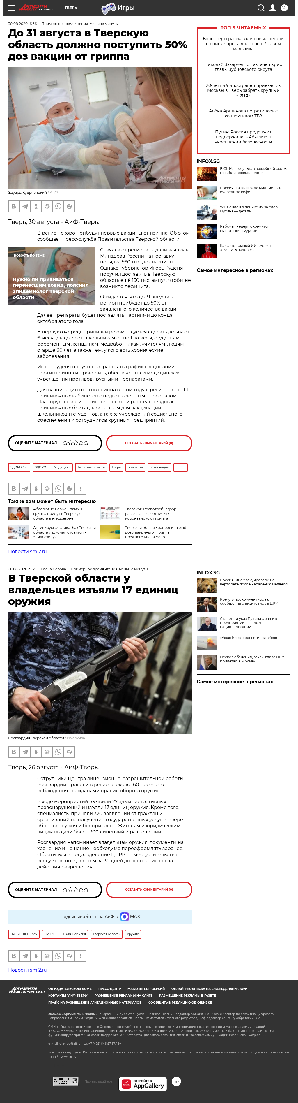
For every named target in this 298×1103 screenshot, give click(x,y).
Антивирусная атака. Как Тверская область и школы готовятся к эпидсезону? (64, 532)
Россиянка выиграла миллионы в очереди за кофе (250, 190)
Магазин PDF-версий (146, 989)
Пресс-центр (109, 989)
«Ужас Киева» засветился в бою (248, 638)
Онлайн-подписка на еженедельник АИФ (209, 989)
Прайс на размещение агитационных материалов (95, 1003)
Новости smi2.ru (27, 551)
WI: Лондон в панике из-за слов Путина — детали (249, 209)
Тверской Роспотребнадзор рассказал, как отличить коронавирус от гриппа (150, 513)
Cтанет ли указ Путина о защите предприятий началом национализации (249, 623)
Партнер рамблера (98, 1081)
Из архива (76, 738)
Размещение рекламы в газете (187, 996)
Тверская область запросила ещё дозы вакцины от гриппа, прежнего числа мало (155, 532)
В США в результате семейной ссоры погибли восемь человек (253, 171)
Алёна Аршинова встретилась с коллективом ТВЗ (243, 114)
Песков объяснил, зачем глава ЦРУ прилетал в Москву (252, 659)
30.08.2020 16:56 (22, 24)
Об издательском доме (70, 989)
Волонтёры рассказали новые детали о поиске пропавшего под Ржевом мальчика (243, 43)
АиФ (54, 192)
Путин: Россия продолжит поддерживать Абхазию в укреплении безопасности (243, 137)
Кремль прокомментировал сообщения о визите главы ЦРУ (249, 601)
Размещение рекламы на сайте (123, 996)
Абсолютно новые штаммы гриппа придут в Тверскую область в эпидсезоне (57, 513)
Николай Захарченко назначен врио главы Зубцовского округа (243, 67)
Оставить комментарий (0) (149, 443)
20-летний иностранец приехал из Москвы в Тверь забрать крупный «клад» (243, 90)
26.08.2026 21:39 (22, 569)
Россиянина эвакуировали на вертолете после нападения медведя (254, 582)
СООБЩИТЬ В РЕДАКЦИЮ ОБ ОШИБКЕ (180, 1003)
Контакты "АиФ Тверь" (68, 996)
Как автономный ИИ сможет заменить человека (245, 248)
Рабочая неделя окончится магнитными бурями (244, 228)
